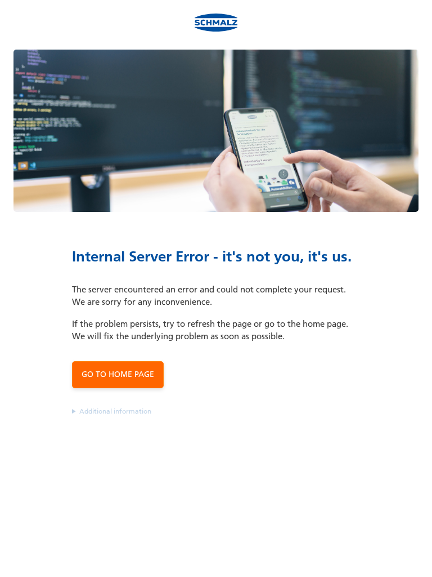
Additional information (115, 411)
